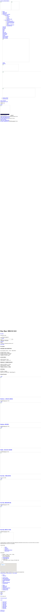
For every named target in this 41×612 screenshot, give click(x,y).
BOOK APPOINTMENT (4, 0)
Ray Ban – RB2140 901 (5, 475)
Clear (3, 338)
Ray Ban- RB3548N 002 (5, 502)
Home (1, 116)
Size (1, 337)
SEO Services (9, 573)
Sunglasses (5, 116)
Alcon (8, 17)
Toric (8, 23)
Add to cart (2, 340)
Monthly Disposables (10, 22)
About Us (6, 548)
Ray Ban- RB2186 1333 (4, 118)
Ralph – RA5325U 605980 (6, 449)
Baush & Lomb (9, 19)
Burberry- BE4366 (4, 424)
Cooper (8, 18)
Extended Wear (9, 25)
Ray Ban (8, 116)
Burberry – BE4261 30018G (6, 398)
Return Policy (7, 550)
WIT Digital (15, 573)
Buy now (6, 340)
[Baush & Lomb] (11, 70)
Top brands (6, 15)
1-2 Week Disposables (10, 21)
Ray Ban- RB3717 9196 (5, 529)
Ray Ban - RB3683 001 (4, 121)
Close (1, 592)
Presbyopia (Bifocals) (10, 24)
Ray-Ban (1, 333)
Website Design (3, 573)
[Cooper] (16, 61)
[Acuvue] (19, 96)
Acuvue (8, 16)
